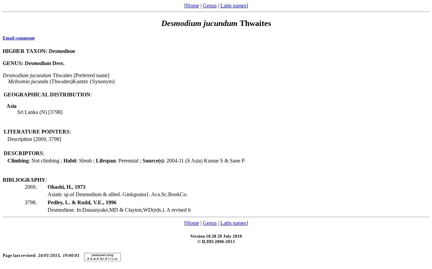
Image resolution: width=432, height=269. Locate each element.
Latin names (233, 5)
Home (192, 5)
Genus (210, 5)
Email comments (19, 37)
